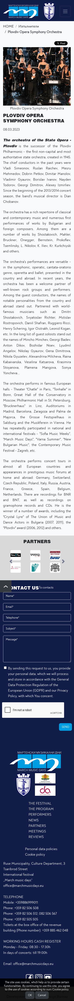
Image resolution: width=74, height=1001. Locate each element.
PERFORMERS (40, 814)
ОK (30, 995)
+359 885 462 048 (55, 930)
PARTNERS (37, 826)
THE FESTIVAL (40, 803)
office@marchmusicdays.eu (23, 886)
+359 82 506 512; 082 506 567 (35, 913)
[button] (10, 561)
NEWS (34, 820)
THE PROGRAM (41, 809)
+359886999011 (26, 902)
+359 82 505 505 (26, 919)
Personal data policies (41, 849)
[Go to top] (6, 586)
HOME (8, 26)
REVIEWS (36, 837)
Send (65, 727)
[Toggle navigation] (65, 11)
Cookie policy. (60, 989)
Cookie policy (35, 854)
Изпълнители (28, 26)
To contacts (46, 587)
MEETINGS (37, 831)
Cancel (42, 995)
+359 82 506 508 (26, 908)
